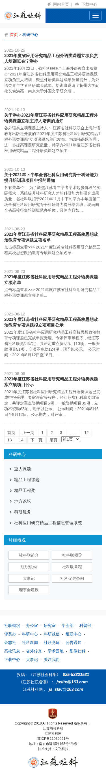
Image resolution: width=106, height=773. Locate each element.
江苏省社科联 (53, 728)
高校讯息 (12, 651)
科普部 (85, 625)
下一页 (36, 440)
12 (86, 432)
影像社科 (77, 651)
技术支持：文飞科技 (53, 749)
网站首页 (62, 4)
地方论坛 (22, 501)
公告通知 (73, 642)
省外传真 (34, 651)
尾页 (53, 440)
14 (21, 440)
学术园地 (56, 651)
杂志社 (10, 642)
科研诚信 (52, 634)
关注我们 (52, 659)
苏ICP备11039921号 (53, 739)
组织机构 (29, 567)
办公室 (32, 625)
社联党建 (52, 642)
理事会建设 (29, 589)
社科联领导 (72, 555)
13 (9, 440)
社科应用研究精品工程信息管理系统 (48, 522)
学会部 (67, 625)
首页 (14, 34)
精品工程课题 (27, 479)
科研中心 (30, 34)
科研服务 (22, 511)
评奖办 (10, 634)
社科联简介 (29, 555)
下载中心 (90, 4)
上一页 (28, 432)
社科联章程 (72, 567)
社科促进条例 (72, 578)
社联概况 (12, 625)
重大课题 (22, 468)
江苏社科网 (53, 734)
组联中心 (73, 634)
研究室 (50, 625)
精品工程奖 (24, 490)
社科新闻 (30, 642)
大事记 (29, 578)
